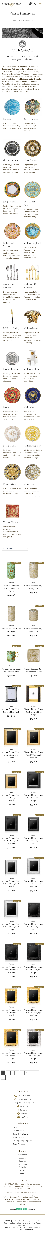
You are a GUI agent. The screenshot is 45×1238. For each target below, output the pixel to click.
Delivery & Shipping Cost (22, 1141)
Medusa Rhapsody (32, 445)
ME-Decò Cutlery (11, 328)
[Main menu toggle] (40, 4)
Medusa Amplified (32, 243)
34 (36, 1073)
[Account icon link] (35, 4)
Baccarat (22, 1158)
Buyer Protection (19, 1144)
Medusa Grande (31, 328)
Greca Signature (10, 160)
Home (15, 21)
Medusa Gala (9, 445)
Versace (11, 583)
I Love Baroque (31, 160)
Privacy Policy (18, 1137)
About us (22, 1180)
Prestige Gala (9, 484)
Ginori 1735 (22, 1164)
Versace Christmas (11, 522)
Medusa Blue (30, 407)
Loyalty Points (18, 1131)
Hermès (22, 1170)
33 (31, 1073)
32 (26, 1073)
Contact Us (22, 1091)
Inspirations (22, 1155)
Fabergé (22, 1161)
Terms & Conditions (20, 1134)
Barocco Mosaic (31, 119)
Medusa (7, 407)
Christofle (22, 1167)
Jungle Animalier (11, 201)
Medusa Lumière (11, 369)
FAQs (15, 1127)
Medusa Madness (32, 369)
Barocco (7, 119)
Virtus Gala (29, 484)
